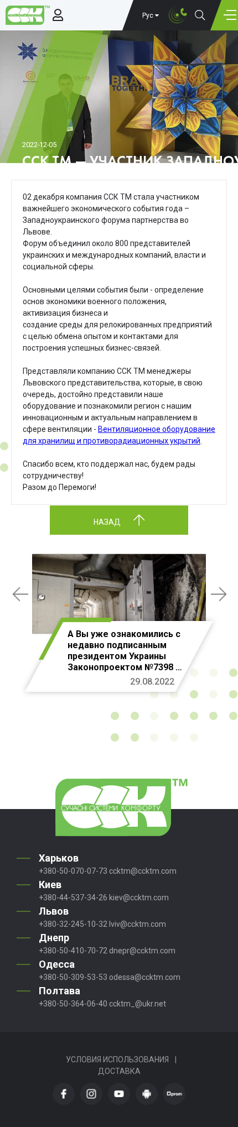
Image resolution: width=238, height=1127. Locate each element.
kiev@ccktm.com (139, 897)
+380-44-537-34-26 (73, 897)
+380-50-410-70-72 (73, 950)
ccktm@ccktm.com (143, 871)
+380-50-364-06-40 (73, 1003)
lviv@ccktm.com (137, 924)
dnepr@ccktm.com (142, 950)
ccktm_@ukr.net (137, 1003)
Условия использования (117, 1059)
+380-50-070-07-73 (73, 871)
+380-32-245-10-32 (73, 924)
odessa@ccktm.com (144, 977)
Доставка (119, 1071)
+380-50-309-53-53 (73, 977)
